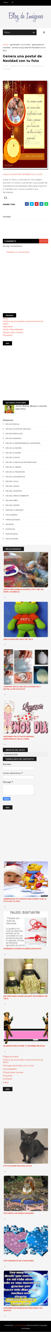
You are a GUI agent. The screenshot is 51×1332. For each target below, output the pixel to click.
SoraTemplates (19, 1325)
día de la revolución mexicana (21, 462)
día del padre (12, 505)
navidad (6, 47)
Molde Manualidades (13, 329)
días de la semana (14, 510)
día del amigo (12, 486)
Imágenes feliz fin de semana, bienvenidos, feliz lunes (18, 737)
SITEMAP (7, 1079)
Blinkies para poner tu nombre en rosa (24, 1046)
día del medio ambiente (17, 496)
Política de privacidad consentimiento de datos (23, 322)
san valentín (12, 539)
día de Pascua (12, 424)
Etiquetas (7, 335)
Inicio (5, 318)
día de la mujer (13, 453)
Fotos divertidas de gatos (17, 1166)
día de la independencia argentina (23, 443)
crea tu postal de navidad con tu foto (22, 174)
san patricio (12, 534)
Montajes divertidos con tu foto (18, 1065)
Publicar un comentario (17, 252)
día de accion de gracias (18, 429)
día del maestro (14, 491)
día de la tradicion (15, 472)
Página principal (10, 1056)
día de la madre (14, 448)
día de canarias (13, 438)
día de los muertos (15, 477)
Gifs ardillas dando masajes (18, 1213)
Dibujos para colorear (13, 332)
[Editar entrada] (5, 197)
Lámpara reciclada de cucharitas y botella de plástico (22, 688)
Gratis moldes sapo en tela (18, 639)
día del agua (12, 481)
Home (6, 44)
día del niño (12, 500)
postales (10, 529)
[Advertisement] (25, 283)
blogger (43, 241)
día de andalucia (14, 433)
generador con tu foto (20, 44)
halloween (8, 326)
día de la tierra (13, 467)
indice (6, 1082)
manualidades (13, 520)
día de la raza (13, 457)
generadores (38, 44)
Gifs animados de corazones (18, 1261)
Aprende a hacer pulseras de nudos (22, 949)
